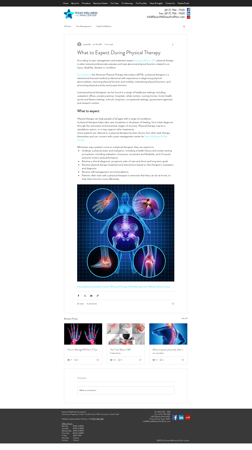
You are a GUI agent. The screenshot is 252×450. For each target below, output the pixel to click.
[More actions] (172, 44)
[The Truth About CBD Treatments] (126, 334)
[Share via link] (97, 295)
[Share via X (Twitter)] (85, 295)
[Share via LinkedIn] (91, 295)
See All (184, 318)
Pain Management (83, 26)
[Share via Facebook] (78, 295)
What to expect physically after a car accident (168, 351)
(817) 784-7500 (97, 419)
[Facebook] (188, 9)
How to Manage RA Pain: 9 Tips (82, 349)
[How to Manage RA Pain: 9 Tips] (83, 334)
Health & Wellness (103, 26)
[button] (184, 26)
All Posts (67, 26)
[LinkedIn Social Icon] (188, 13)
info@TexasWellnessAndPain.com (166, 17)
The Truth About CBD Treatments (120, 351)
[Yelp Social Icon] (188, 17)
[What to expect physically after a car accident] (168, 334)
